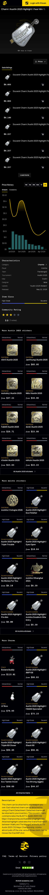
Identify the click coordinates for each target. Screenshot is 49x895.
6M (37, 185)
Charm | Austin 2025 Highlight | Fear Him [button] (22, 9)
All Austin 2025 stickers (23, 471)
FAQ (4, 856)
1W (26, 185)
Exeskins (13, 190)
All (45, 185)
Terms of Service (17, 856)
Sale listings (7, 67)
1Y (41, 185)
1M (30, 185)
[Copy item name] (44, 9)
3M (34, 185)
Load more (24, 175)
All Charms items (23, 793)
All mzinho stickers (23, 631)
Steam (4, 190)
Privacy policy (38, 856)
